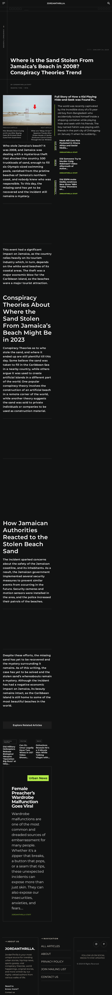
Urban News (38, 778)
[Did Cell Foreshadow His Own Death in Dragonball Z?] (10, 9)
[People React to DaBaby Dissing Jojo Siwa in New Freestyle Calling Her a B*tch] (99, 9)
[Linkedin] (26, 717)
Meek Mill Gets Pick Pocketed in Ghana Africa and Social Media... (70, 144)
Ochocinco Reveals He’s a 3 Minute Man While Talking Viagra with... (43, 751)
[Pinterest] (20, 717)
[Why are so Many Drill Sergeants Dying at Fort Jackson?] (20, 9)
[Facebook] (6, 717)
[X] (13, 717)
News (56, 163)
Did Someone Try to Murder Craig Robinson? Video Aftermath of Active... (70, 163)
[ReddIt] (33, 717)
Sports (39, 741)
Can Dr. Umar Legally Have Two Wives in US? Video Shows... (26, 751)
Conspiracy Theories (3, 38)
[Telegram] (47, 717)
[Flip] (106, 132)
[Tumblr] (40, 717)
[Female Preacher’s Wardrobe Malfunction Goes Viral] (27, 781)
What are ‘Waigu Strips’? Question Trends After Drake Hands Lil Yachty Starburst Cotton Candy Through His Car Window (41, 135)
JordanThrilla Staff (22, 84)
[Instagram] (96, 944)
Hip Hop (23, 741)
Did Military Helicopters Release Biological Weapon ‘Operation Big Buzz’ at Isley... (9, 755)
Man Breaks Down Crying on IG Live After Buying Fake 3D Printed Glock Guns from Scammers (13, 134)
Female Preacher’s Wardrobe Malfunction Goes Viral (25, 797)
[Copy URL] (106, 139)
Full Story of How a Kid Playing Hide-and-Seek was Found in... (76, 98)
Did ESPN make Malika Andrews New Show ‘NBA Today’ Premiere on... (68, 184)
